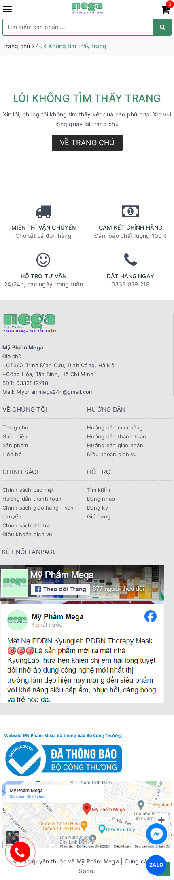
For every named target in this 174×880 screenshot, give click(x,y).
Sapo (86, 870)
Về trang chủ (87, 142)
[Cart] (165, 10)
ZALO (156, 865)
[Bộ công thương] (63, 753)
